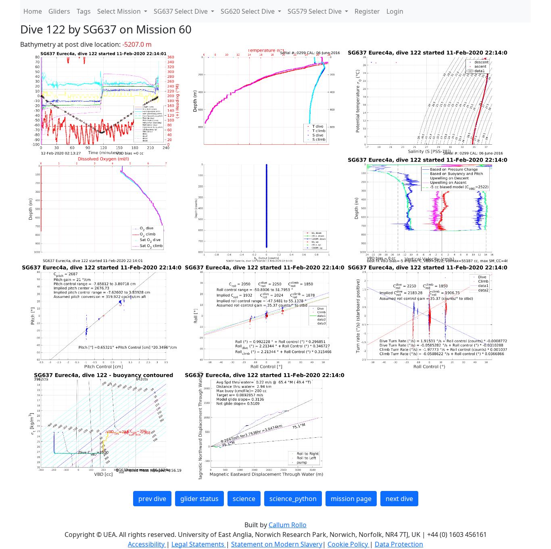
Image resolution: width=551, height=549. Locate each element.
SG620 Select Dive (248, 11)
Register (367, 11)
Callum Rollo (288, 524)
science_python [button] (293, 498)
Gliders (59, 11)
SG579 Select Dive (315, 11)
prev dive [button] (152, 498)
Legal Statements (198, 544)
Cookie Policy (348, 544)
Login (394, 11)
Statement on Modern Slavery (276, 544)
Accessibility (147, 544)
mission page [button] (351, 498)
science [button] (244, 498)
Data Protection (399, 544)
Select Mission (119, 11)
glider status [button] (199, 498)
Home (32, 11)
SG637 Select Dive (181, 11)
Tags (84, 11)
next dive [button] (399, 498)
